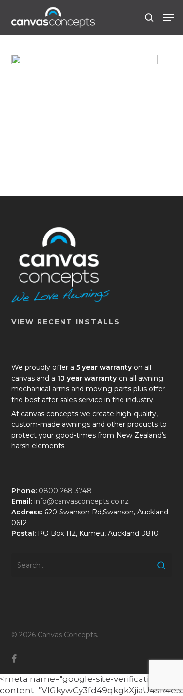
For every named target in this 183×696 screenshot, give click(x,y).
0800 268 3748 (65, 490)
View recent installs (65, 321)
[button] (168, 17)
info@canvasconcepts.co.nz (81, 501)
